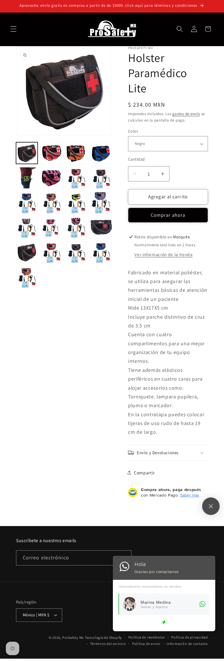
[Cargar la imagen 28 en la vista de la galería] (101, 252)
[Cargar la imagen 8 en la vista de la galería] (27, 178)
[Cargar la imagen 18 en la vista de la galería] (51, 227)
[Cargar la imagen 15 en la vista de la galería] (76, 203)
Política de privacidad (189, 637)
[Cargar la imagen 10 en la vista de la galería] (51, 178)
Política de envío (146, 643)
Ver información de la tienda (163, 254)
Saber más (189, 495)
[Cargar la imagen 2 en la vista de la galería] (51, 153)
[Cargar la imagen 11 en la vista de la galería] (76, 178)
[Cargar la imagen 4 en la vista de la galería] (101, 153)
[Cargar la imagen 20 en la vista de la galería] (101, 227)
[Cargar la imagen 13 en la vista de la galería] (27, 203)
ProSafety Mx (73, 637)
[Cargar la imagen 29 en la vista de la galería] (27, 277)
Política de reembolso (146, 637)
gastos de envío (186, 113)
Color (133, 131)
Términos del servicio (108, 643)
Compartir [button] (144, 473)
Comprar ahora (168, 215)
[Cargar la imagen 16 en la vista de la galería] (101, 203)
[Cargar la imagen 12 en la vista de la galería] (101, 178)
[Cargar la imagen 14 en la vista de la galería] (51, 203)
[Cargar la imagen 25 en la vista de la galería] (51, 252)
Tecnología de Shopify (103, 637)
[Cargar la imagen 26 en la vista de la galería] (76, 252)
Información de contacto (187, 643)
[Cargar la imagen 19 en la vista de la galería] (76, 227)
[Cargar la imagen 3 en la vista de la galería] (76, 153)
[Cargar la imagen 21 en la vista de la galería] (27, 252)
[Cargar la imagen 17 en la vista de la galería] (27, 227)
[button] (13, 29)
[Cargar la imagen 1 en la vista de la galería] (27, 153)
